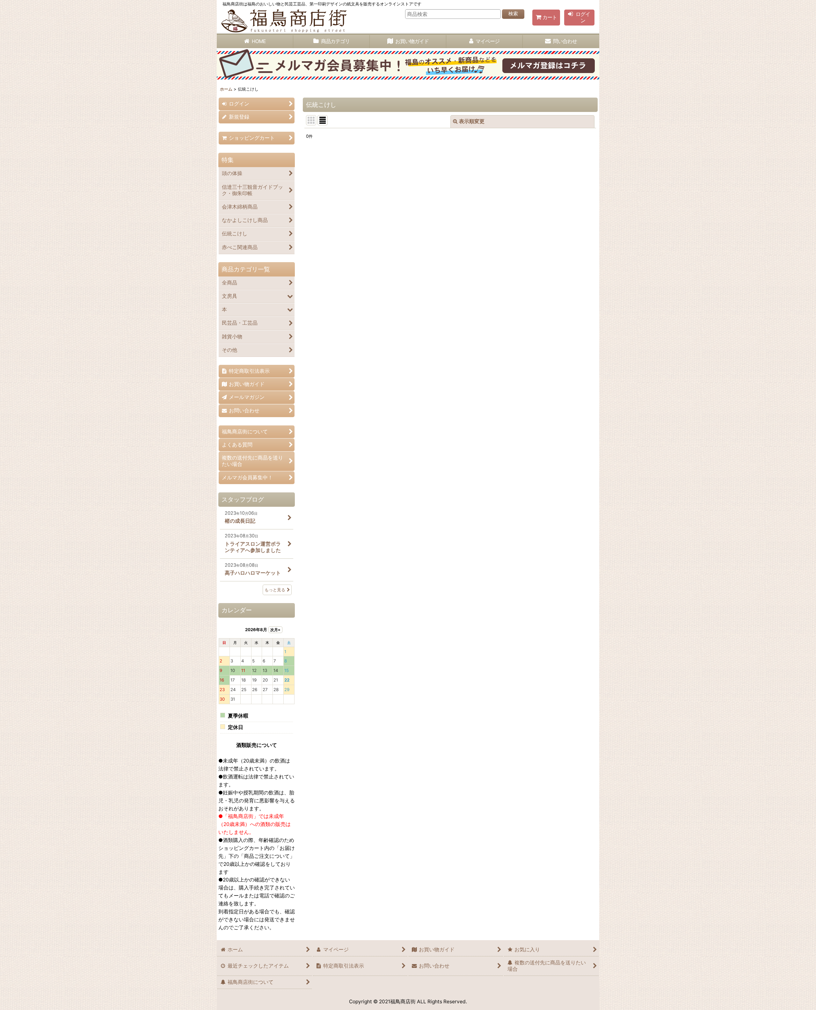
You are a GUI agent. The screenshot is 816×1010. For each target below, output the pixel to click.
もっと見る (275, 589)
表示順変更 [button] (471, 121)
